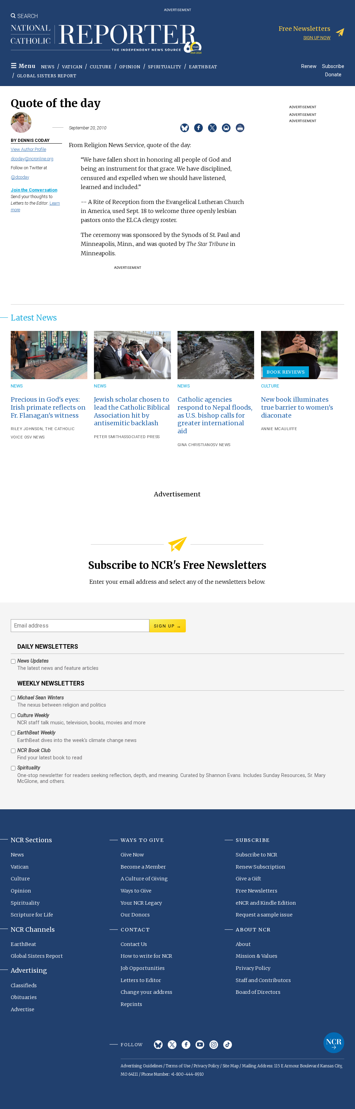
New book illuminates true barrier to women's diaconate (297, 407)
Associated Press (140, 437)
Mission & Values (256, 956)
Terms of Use (178, 1066)
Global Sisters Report (47, 75)
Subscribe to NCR (256, 855)
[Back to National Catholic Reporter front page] (106, 39)
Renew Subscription (260, 867)
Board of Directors (258, 992)
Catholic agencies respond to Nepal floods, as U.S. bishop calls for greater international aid (215, 415)
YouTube (200, 1044)
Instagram (213, 1044)
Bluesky (158, 1044)
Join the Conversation (34, 190)
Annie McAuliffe (279, 429)
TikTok (227, 1044)
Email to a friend (226, 127)
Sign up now (316, 37)
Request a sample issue (264, 915)
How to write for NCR (146, 956)
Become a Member (143, 867)
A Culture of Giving (144, 879)
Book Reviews (286, 372)
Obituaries (24, 997)
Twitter (172, 1044)
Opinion (129, 66)
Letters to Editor (141, 980)
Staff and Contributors (263, 980)
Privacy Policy (253, 968)
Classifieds (24, 985)
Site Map (231, 1066)
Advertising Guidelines (141, 1066)
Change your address (146, 992)
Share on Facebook (198, 127)
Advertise (22, 1009)
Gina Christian (194, 445)
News (47, 66)
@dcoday (20, 177)
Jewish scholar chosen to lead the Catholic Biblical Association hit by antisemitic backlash (132, 411)
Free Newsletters (256, 891)
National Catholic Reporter (333, 1042)
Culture (100, 66)
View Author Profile (28, 149)
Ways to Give (136, 891)
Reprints (131, 1004)
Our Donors (135, 915)
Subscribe (333, 66)
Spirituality (164, 66)
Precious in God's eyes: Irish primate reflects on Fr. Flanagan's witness (48, 407)
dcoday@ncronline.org (32, 158)
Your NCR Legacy (141, 903)
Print (240, 127)
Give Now (132, 855)
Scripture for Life (32, 915)
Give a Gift (248, 879)
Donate (333, 74)
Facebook (186, 1044)
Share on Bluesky (184, 127)
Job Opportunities (143, 968)
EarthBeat (203, 66)
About (243, 944)
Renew (309, 66)
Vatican (72, 66)
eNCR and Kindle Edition (266, 903)
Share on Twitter (212, 127)
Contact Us (134, 944)
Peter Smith (107, 437)
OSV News (34, 437)
